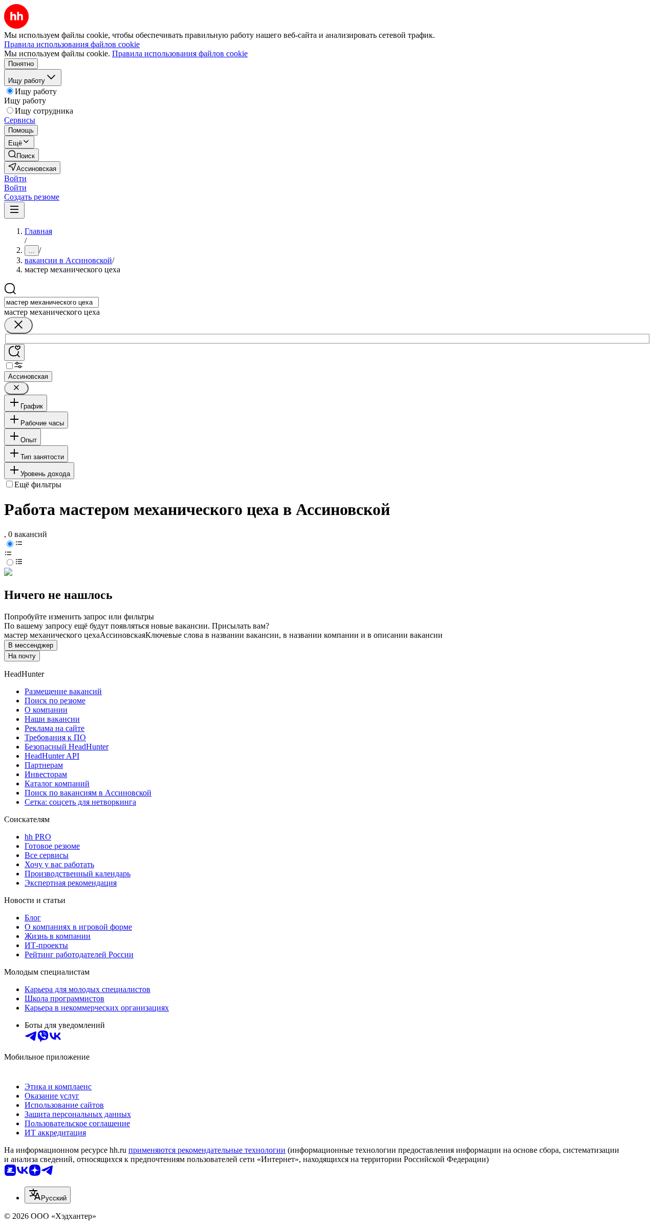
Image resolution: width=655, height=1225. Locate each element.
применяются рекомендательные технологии (207, 1150)
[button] (15, 178)
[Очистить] (18, 325)
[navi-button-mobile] (14, 210)
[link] (21, 154)
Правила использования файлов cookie (180, 53)
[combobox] (51, 302)
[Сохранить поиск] (14, 352)
